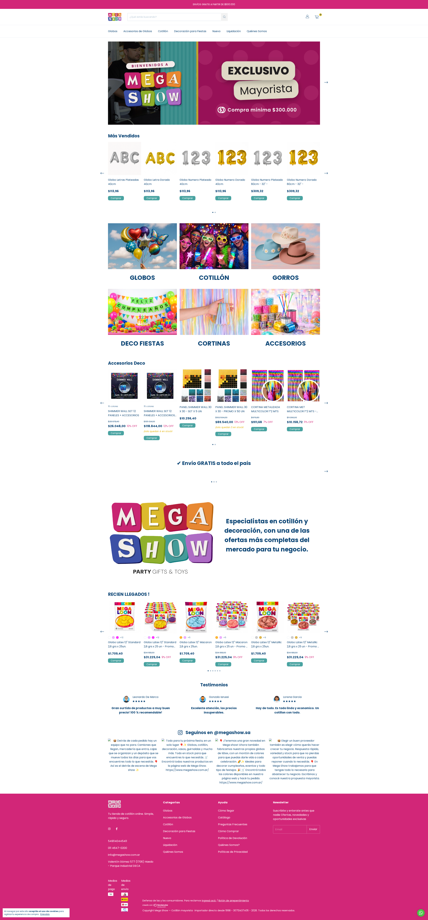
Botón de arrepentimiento (234, 900)
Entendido (45, 914)
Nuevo (216, 31)
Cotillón (163, 31)
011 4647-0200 (117, 848)
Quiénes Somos (257, 31)
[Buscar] (224, 17)
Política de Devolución (232, 838)
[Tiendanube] (155, 907)
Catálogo (224, 817)
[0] (316, 17)
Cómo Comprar (228, 831)
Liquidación (234, 31)
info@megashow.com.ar (124, 855)
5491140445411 (117, 841)
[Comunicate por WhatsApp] (421, 913)
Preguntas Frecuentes (232, 824)
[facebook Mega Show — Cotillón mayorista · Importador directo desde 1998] (116, 829)
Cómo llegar (226, 811)
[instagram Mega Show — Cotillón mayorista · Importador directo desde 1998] (109, 829)
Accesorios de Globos (137, 31)
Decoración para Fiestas (190, 31)
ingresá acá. (209, 900)
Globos (112, 31)
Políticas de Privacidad (233, 852)
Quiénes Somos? (229, 845)
